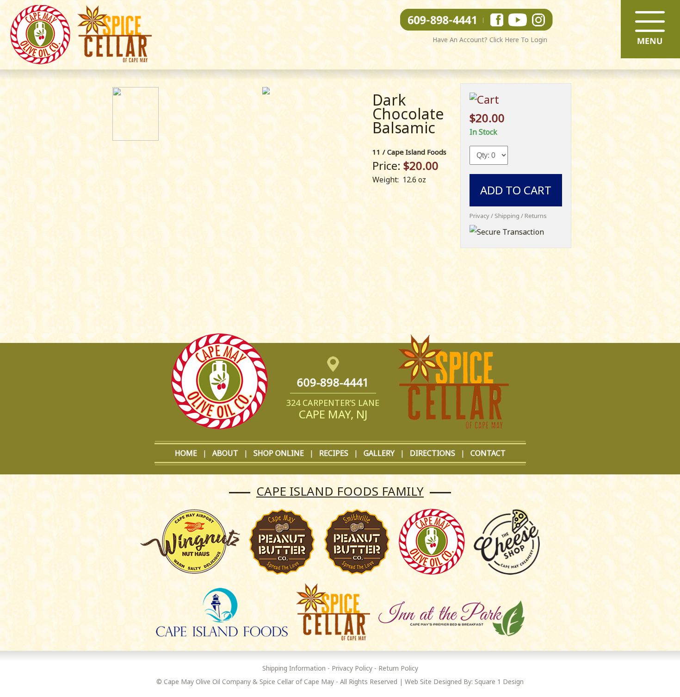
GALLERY (379, 453)
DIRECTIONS (432, 453)
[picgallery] (266, 92)
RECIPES (333, 453)
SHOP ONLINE (278, 453)
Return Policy (398, 668)
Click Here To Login (518, 39)
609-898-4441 (333, 382)
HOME (186, 453)
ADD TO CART (515, 190)
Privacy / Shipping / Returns (508, 216)
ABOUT (225, 453)
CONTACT (488, 453)
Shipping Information (294, 668)
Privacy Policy (352, 668)
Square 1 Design (499, 681)
